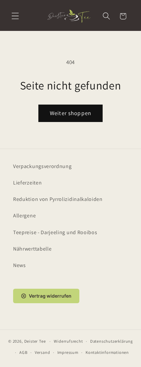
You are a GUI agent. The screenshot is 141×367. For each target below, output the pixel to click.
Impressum (67, 352)
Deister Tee (35, 341)
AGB (23, 352)
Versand (42, 352)
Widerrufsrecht (68, 341)
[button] (15, 16)
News (19, 265)
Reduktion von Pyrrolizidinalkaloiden (58, 199)
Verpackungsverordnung (42, 166)
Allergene (24, 215)
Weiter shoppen (70, 113)
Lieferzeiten (27, 182)
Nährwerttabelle (32, 248)
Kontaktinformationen (107, 352)
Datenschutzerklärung (111, 341)
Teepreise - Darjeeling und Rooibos (55, 232)
